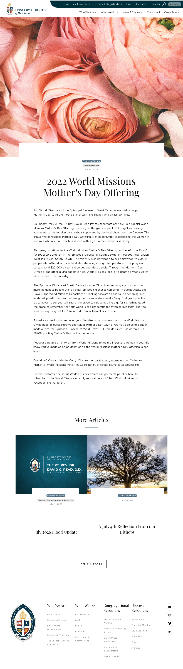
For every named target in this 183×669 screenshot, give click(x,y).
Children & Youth (83, 614)
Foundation (137, 636)
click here (128, 374)
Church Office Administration (110, 639)
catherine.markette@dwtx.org (119, 364)
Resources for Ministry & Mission (114, 630)
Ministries (80, 631)
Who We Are (56, 605)
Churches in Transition (58, 635)
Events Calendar (111, 656)
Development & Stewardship (110, 649)
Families (79, 625)
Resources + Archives (76, 4)
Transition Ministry (141, 625)
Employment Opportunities (54, 627)
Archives (136, 647)
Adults (78, 620)
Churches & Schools (57, 620)
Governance (138, 619)
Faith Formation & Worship (112, 621)
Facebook (39, 382)
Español (174, 4)
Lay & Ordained (139, 630)
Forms (135, 642)
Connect (141, 4)
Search (156, 4)
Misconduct (153, 12)
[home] (26, 8)
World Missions (91, 165)
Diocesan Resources (140, 608)
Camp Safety (171, 12)
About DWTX (53, 614)
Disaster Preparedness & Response (56, 500)
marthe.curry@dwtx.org (109, 360)
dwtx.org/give (62, 324)
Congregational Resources (116, 608)
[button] (88, 12)
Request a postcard (45, 342)
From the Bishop (91, 161)
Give (129, 4)
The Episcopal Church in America (58, 642)
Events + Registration (108, 4)
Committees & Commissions (82, 639)
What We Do (85, 605)
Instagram (58, 382)
